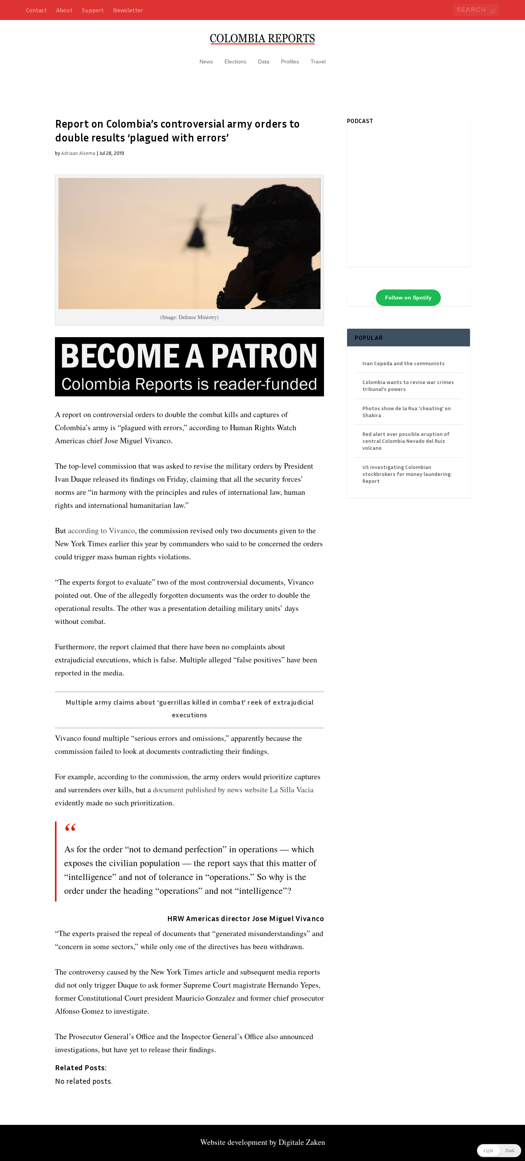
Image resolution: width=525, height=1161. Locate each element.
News (206, 61)
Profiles (290, 61)
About (64, 10)
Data (263, 61)
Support (93, 10)
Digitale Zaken (302, 1142)
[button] (499, 1150)
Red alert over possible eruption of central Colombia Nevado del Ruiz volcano (406, 441)
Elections (235, 61)
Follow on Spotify (408, 297)
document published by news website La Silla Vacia (233, 789)
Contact (36, 10)
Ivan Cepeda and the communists (403, 363)
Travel (318, 61)
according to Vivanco (101, 530)
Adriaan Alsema (78, 153)
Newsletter (128, 10)
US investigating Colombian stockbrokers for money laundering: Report (407, 474)
